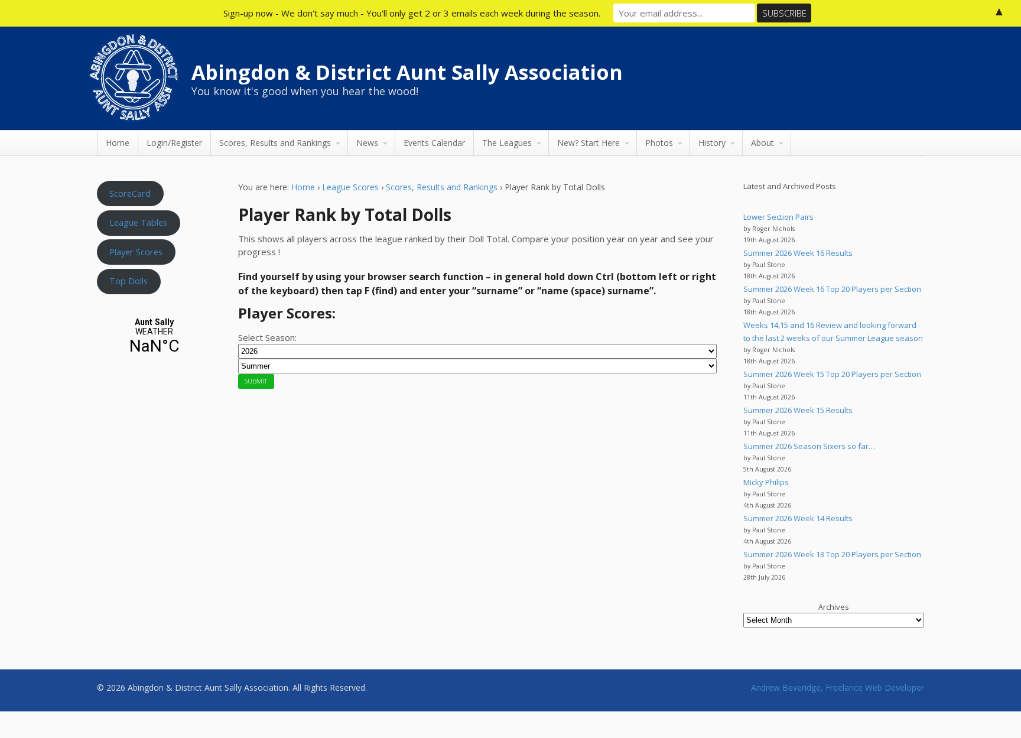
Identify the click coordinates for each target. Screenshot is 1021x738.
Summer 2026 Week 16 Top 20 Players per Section (832, 289)
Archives (833, 607)
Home (117, 142)
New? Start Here (588, 142)
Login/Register (174, 142)
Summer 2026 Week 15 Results (798, 410)
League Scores (350, 187)
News (367, 142)
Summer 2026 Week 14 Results (798, 518)
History (712, 142)
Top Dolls (128, 281)
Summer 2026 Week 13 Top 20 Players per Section (832, 554)
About (762, 142)
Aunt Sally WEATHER (154, 336)
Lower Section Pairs (778, 217)
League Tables (138, 222)
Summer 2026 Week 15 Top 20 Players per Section (832, 374)
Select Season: (267, 337)
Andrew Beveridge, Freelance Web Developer (837, 687)
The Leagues (507, 142)
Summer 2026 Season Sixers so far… (809, 446)
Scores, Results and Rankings (275, 142)
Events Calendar (434, 142)
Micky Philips (766, 482)
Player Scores (135, 252)
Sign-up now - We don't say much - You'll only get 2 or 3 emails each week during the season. (411, 13)
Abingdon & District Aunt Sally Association (407, 72)
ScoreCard (130, 193)
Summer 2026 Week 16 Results (798, 253)
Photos (659, 142)
